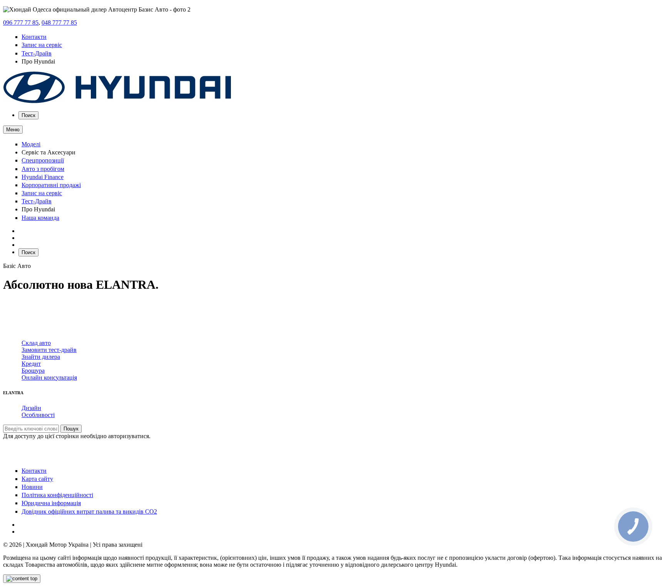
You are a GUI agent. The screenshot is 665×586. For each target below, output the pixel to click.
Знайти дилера (41, 356)
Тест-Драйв (37, 53)
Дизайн (31, 408)
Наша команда (40, 217)
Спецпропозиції (43, 160)
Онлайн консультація (49, 377)
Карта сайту (37, 478)
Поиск (28, 115)
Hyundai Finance (42, 177)
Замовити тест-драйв (49, 350)
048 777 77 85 (59, 22)
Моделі (31, 144)
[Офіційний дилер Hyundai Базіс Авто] (117, 101)
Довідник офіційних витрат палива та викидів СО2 (89, 511)
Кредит (31, 363)
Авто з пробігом (43, 169)
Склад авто (36, 343)
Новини (32, 487)
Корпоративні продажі (51, 185)
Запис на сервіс (42, 45)
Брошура (33, 370)
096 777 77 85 (20, 22)
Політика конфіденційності (57, 495)
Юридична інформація (51, 503)
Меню (13, 129)
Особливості (38, 415)
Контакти (34, 36)
